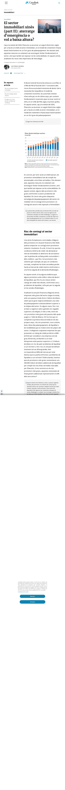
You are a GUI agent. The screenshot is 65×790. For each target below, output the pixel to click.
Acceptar (32, 602)
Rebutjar (32, 596)
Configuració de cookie (23, 591)
